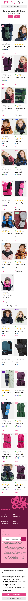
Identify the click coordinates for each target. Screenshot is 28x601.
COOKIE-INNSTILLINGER (14, 598)
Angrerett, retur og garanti (18, 512)
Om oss (2, 526)
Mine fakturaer (4, 516)
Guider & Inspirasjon (5, 519)
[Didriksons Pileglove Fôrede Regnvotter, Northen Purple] (15, 395)
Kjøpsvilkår (3, 514)
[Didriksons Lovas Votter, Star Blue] (2, 364)
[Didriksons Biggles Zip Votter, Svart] (2, 111)
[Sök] (3, 6)
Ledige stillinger (4, 523)
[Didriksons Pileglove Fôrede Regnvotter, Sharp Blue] (17, 395)
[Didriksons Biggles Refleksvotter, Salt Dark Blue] (15, 236)
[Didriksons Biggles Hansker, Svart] (5, 49)
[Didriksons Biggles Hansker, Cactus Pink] (2, 205)
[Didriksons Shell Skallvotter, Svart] (3, 333)
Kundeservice (4, 512)
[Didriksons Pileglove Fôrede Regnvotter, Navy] (2, 395)
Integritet (15, 519)
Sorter (17, 16)
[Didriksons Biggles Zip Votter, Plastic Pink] (2, 299)
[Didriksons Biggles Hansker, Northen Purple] (3, 49)
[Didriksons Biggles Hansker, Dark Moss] (2, 49)
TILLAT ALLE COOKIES (14, 594)
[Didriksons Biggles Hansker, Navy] (6, 49)
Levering (14, 514)
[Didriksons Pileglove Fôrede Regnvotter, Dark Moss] (20, 395)
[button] (2, 2)
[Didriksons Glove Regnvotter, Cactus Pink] (17, 426)
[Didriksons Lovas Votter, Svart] (3, 364)
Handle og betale (16, 516)
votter (15, 20)
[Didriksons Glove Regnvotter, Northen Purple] (20, 426)
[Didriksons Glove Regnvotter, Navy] (18, 426)
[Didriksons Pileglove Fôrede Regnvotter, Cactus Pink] (18, 395)
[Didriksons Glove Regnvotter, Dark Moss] (15, 426)
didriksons (11, 20)
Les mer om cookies (7, 590)
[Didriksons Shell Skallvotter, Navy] (2, 333)
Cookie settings (4, 521)
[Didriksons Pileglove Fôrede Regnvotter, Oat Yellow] (3, 395)
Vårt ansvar (15, 523)
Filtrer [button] (10, 16)
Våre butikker (15, 521)
